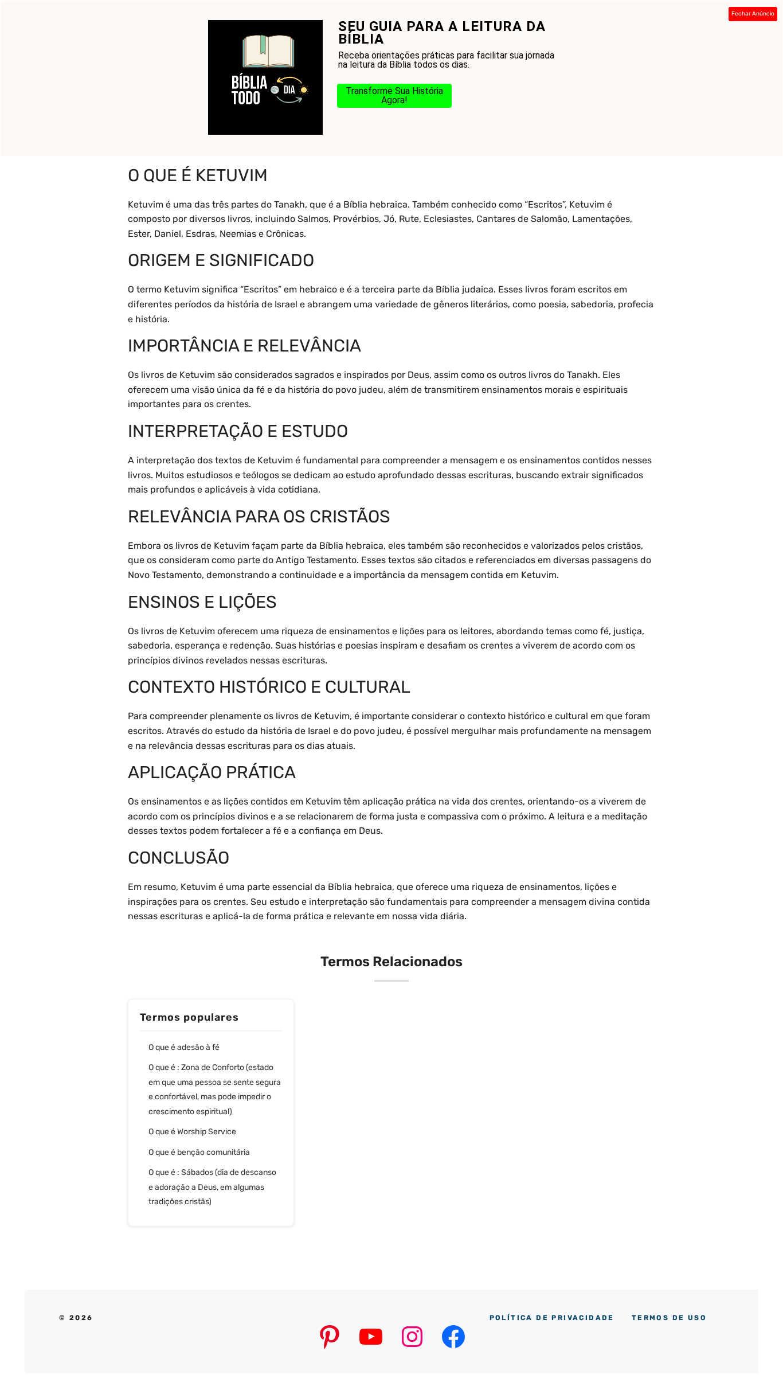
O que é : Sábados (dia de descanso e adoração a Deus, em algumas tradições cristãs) (212, 1186)
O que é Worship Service (192, 1132)
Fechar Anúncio (752, 13)
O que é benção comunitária (199, 1152)
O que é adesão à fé (184, 1047)
